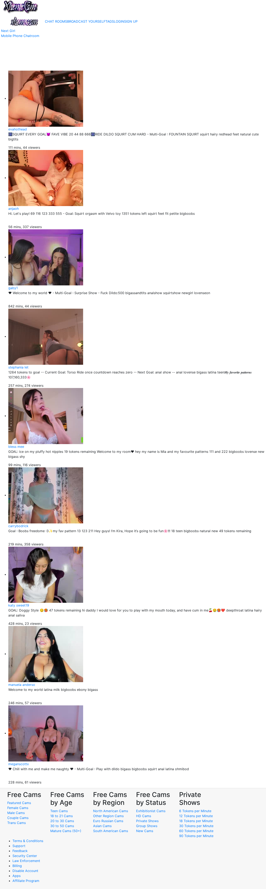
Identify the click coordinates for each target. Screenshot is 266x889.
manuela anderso (21, 685)
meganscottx (18, 764)
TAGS (109, 21)
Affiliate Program (26, 881)
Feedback (20, 851)
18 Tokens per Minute (196, 821)
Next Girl (8, 31)
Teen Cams (59, 811)
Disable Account (25, 871)
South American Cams (110, 831)
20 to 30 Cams (62, 821)
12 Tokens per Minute (196, 816)
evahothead (17, 129)
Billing (17, 866)
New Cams (144, 831)
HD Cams (143, 816)
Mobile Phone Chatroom (20, 36)
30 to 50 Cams (62, 826)
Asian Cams (102, 826)
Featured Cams (19, 803)
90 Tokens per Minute (196, 836)
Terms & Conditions (27, 841)
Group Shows (146, 826)
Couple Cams (17, 818)
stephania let (18, 367)
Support (18, 846)
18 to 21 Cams (61, 816)
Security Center (24, 856)
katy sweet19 (18, 605)
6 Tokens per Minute (195, 811)
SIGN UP (131, 21)
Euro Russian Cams (108, 821)
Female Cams (17, 808)
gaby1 (13, 288)
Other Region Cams (108, 816)
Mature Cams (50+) (65, 831)
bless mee (16, 446)
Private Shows (147, 821)
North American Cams (110, 811)
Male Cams (16, 813)
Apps (16, 876)
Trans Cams (16, 823)
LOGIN (119, 21)
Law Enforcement (26, 861)
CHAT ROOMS (56, 21)
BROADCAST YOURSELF (86, 21)
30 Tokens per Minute (196, 826)
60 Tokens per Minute (196, 831)
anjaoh (13, 208)
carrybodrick (18, 526)
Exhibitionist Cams (150, 811)
